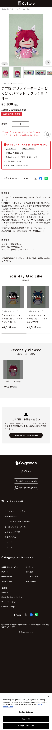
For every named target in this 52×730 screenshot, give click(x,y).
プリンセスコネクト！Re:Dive (18, 521)
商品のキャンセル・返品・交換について (21, 157)
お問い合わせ (31, 581)
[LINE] (36, 614)
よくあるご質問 (32, 576)
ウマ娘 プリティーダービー (16, 526)
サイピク (8, 547)
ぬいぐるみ (26, 9)
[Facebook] (31, 614)
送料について (11, 148)
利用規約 (4, 592)
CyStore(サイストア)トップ (11, 9)
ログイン (4, 572)
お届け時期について (13, 161)
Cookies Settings (26, 712)
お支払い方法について (14, 153)
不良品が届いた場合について (17, 165)
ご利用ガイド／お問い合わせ (26, 435)
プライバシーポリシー (10, 602)
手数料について (28, 148)
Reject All (26, 719)
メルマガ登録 (6, 581)
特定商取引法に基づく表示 (11, 597)
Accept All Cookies (26, 726)
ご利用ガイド (31, 572)
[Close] (49, 696)
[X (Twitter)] (26, 614)
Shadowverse (11, 516)
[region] (26, 711)
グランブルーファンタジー (16, 511)
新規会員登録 (6, 576)
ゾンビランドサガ (12, 532)
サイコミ (8, 542)
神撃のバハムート (12, 537)
